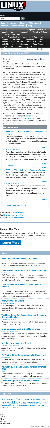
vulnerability (16, 345)
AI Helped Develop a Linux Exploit (16, 343)
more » (44, 147)
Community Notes (12, 165)
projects (5, 46)
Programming (24, 32)
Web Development (25, 405)
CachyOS (9, 303)
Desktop (3, 331)
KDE (2, 272)
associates (32, 118)
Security (14, 319)
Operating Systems (39, 32)
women (33, 46)
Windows (36, 405)
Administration (4, 289)
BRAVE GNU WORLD (14, 149)
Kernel (10, 289)
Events (42, 399)
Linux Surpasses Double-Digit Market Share (20, 329)
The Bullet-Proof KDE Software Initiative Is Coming (23, 270)
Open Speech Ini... (40, 44)
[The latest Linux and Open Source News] (42, 49)
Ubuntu (3, 371)
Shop (30, 26)
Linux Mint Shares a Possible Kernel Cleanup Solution (21, 285)
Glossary (4, 426)
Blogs (22, 23)
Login (47, 49)
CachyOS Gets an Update (12, 300)
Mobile (23, 403)
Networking (16, 34)
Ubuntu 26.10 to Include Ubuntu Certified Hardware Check (23, 367)
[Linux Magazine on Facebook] (38, 49)
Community (24, 399)
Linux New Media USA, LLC (42, 427)
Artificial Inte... (4, 319)
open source (13, 408)
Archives (4, 26)
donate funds (31, 116)
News (3, 23)
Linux (7, 331)
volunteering (23, 46)
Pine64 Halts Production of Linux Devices (19, 258)
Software (5, 34)
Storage (11, 261)
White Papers (34, 23)
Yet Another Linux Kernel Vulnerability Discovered (23, 355)
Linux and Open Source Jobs (13, 215)
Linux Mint (15, 289)
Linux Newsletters (18, 212)
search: (2, 15)
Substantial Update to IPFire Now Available (20, 380)
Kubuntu (6, 272)
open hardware (5, 261)
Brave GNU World (12, 183)
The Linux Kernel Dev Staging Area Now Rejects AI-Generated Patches (24, 316)
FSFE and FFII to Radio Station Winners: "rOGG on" (26, 170)
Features (12, 23)
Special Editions (18, 26)
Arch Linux (3, 303)
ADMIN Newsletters (18, 217)
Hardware (6, 402)
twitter (13, 46)
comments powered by (14, 205)
